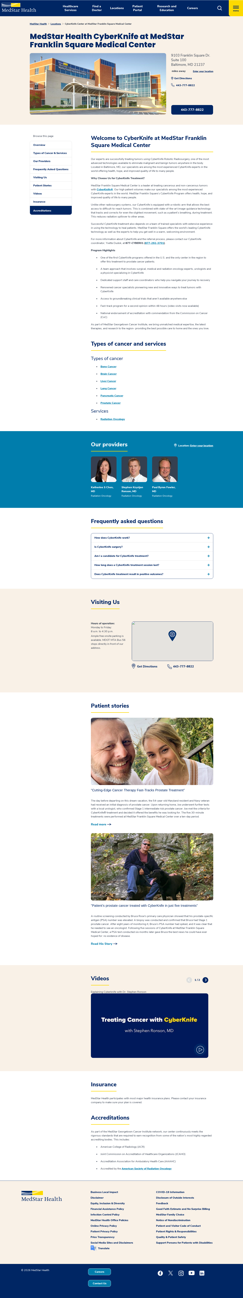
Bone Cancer (108, 366)
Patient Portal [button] (137, 8)
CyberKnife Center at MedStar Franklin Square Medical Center (98, 23)
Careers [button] (192, 8)
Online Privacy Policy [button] (104, 1226)
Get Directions (183, 78)
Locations (56, 23)
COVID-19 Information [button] (170, 1192)
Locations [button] (117, 8)
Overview (39, 145)
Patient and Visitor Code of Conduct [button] (178, 1226)
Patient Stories (42, 185)
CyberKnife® (105, 189)
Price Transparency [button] (103, 1237)
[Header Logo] (17, 6)
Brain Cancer (109, 374)
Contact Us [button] (99, 1283)
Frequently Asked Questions (50, 169)
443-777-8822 (185, 85)
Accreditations (42, 211)
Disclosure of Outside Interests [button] (175, 1198)
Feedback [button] (162, 1203)
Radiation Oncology (113, 419)
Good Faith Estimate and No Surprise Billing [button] (183, 1209)
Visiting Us (40, 177)
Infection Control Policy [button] (105, 1214)
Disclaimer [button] (97, 1198)
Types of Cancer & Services (50, 153)
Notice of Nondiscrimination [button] (173, 1220)
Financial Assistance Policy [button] (107, 1209)
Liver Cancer (108, 381)
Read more (98, 824)
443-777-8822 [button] (192, 109)
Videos (37, 193)
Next (205, 980)
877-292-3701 (154, 243)
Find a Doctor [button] (97, 8)
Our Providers (41, 161)
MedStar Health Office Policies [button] (109, 1220)
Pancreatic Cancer (112, 396)
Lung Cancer (108, 388)
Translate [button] (104, 1248)
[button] (220, 8)
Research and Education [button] (166, 8)
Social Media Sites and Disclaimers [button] (112, 1243)
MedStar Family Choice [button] (170, 1214)
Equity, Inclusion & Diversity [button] (108, 1203)
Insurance (39, 202)
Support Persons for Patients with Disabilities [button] (184, 1243)
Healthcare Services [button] (70, 8)
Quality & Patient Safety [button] (171, 1237)
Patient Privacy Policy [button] (104, 1231)
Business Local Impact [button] (104, 1192)
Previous (189, 980)
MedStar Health (38, 23)
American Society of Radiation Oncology (147, 1168)
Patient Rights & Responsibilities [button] (176, 1231)
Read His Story (101, 944)
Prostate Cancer (111, 403)
